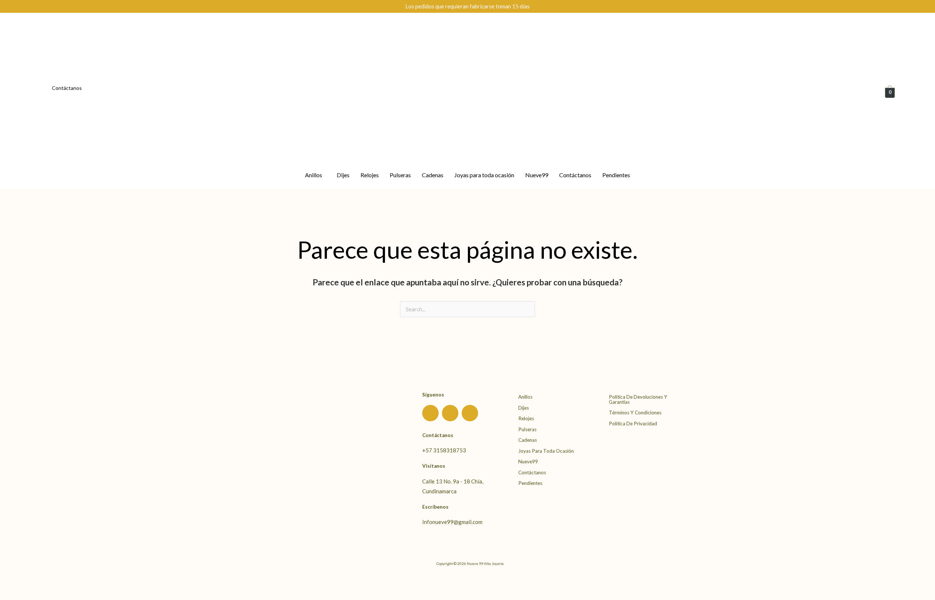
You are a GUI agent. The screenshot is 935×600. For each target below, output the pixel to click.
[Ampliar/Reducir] (9, 581)
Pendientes (616, 174)
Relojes (369, 174)
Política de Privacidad (633, 423)
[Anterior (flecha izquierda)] (9, 594)
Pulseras (400, 174)
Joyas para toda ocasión (484, 174)
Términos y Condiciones (635, 412)
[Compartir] (48, 581)
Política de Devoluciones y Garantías (638, 399)
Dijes (343, 174)
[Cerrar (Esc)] (67, 581)
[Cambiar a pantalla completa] (28, 581)
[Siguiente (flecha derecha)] (28, 594)
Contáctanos (67, 88)
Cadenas (432, 174)
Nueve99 (536, 174)
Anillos (313, 174)
